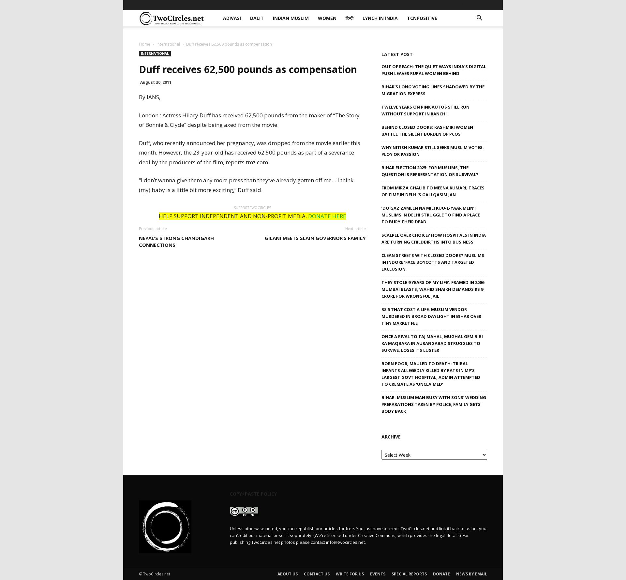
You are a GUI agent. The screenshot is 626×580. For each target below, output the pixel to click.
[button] (479, 19)
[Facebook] (439, 5)
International (168, 44)
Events (377, 574)
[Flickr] (450, 5)
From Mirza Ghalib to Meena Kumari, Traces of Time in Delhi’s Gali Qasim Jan (432, 191)
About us (287, 574)
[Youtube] (482, 5)
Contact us (317, 574)
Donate (441, 574)
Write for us (350, 574)
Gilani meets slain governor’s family (315, 238)
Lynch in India (369, 5)
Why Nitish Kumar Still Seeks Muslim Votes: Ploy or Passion (432, 150)
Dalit (258, 5)
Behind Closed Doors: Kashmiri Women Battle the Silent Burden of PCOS (427, 130)
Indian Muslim (288, 5)
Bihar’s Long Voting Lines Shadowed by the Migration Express (432, 90)
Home (144, 44)
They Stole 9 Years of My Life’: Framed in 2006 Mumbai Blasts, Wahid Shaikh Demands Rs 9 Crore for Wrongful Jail (432, 289)
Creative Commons (376, 535)
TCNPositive (408, 5)
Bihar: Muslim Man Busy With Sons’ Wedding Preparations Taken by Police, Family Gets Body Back (433, 404)
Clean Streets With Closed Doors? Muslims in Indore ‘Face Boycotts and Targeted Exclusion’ (432, 262)
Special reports (409, 574)
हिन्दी (341, 5)
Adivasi (237, 5)
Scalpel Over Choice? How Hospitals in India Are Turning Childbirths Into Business (433, 238)
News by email (471, 574)
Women (321, 5)
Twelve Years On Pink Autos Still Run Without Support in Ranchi (425, 110)
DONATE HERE (327, 216)
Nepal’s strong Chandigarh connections (176, 241)
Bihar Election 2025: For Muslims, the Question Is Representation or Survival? (429, 171)
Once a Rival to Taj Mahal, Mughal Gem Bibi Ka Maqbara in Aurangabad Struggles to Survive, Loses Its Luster (432, 343)
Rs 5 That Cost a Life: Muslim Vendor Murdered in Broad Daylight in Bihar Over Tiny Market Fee (431, 316)
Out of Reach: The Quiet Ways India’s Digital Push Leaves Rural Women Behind (433, 70)
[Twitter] (471, 5)
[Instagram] (461, 5)
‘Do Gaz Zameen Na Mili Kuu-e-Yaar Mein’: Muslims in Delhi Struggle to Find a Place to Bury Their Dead (430, 215)
